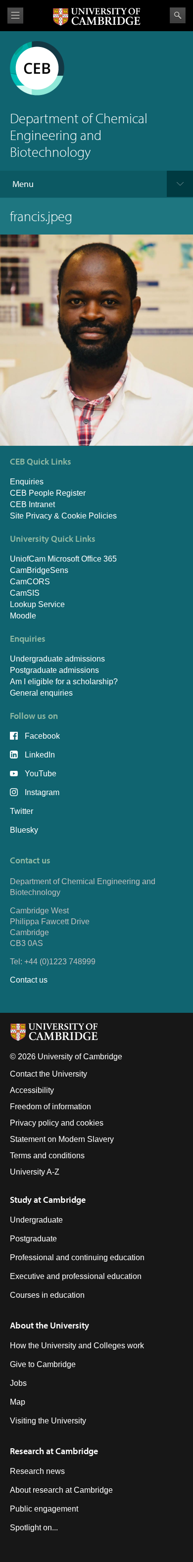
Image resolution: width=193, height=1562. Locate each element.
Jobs (18, 1383)
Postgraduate (33, 1238)
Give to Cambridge (43, 1364)
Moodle (23, 616)
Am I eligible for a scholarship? (64, 681)
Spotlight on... (34, 1527)
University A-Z (34, 1172)
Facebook (42, 736)
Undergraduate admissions (57, 659)
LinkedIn (40, 755)
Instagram (42, 792)
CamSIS (25, 593)
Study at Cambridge (48, 1199)
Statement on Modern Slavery (62, 1139)
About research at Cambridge (61, 1490)
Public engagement (44, 1509)
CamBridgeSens (39, 570)
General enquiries (41, 693)
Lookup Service (37, 604)
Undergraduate (36, 1220)
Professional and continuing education (77, 1257)
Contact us (29, 980)
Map (17, 1402)
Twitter (21, 811)
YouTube (40, 773)
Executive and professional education (76, 1276)
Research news (37, 1471)
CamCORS (30, 581)
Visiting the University (48, 1421)
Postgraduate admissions (54, 670)
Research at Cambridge (54, 1451)
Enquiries (27, 481)
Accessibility (32, 1090)
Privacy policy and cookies (56, 1123)
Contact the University (48, 1074)
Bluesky (24, 830)
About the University (49, 1325)
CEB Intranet (32, 504)
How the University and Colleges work (77, 1345)
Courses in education (47, 1295)
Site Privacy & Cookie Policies (63, 516)
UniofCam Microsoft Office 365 (63, 559)
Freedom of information (50, 1106)
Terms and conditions (47, 1155)
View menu (15, 15)
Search (178, 15)
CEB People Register (48, 493)
